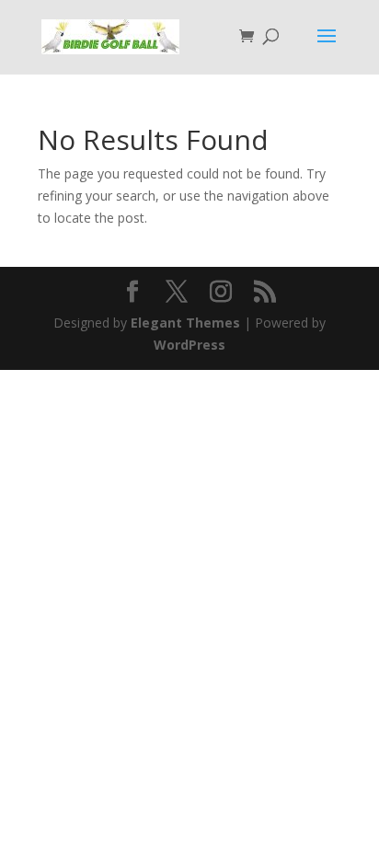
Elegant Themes (185, 322)
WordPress (189, 344)
